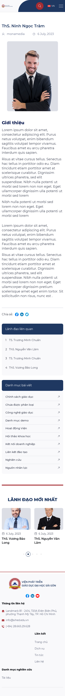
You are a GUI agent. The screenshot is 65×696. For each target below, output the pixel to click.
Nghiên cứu (13, 459)
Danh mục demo (17, 420)
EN (53, 12)
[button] (24, 554)
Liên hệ (39, 661)
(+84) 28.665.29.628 (18, 626)
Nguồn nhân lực (16, 467)
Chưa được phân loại (19, 404)
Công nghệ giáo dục (19, 412)
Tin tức (39, 655)
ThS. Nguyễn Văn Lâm (24, 349)
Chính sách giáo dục (19, 396)
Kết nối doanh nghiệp (20, 444)
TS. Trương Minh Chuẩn (25, 340)
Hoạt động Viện (16, 428)
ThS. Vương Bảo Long (23, 367)
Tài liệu (6, 677)
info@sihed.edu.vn (17, 620)
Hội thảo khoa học (18, 436)
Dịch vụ (39, 648)
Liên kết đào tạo (16, 452)
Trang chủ (41, 642)
